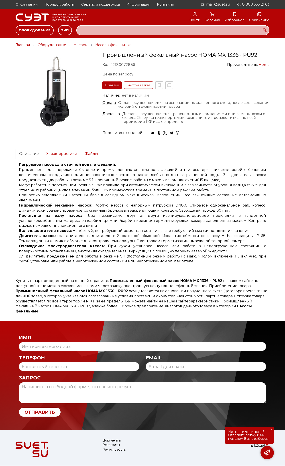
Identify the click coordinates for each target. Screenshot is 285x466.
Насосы (81, 45)
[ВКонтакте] (152, 133)
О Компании (27, 4)
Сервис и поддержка (100, 4)
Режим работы (114, 449)
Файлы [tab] (91, 154)
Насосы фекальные (113, 45)
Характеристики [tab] (61, 154)
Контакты (165, 4)
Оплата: (109, 103)
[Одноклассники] (158, 133)
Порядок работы (59, 4)
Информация (138, 4)
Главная (23, 45)
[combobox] (172, 30)
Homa (264, 65)
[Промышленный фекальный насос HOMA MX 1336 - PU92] (56, 92)
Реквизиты (111, 445)
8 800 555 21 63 (255, 4)
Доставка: (111, 114)
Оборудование (35, 30)
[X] (165, 133)
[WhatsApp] (177, 133)
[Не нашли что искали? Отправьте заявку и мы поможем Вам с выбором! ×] (267, 452)
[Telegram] (171, 133)
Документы (111, 440)
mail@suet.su (218, 4)
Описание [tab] (29, 154)
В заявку (112, 85)
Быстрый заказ (138, 85)
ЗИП (65, 30)
